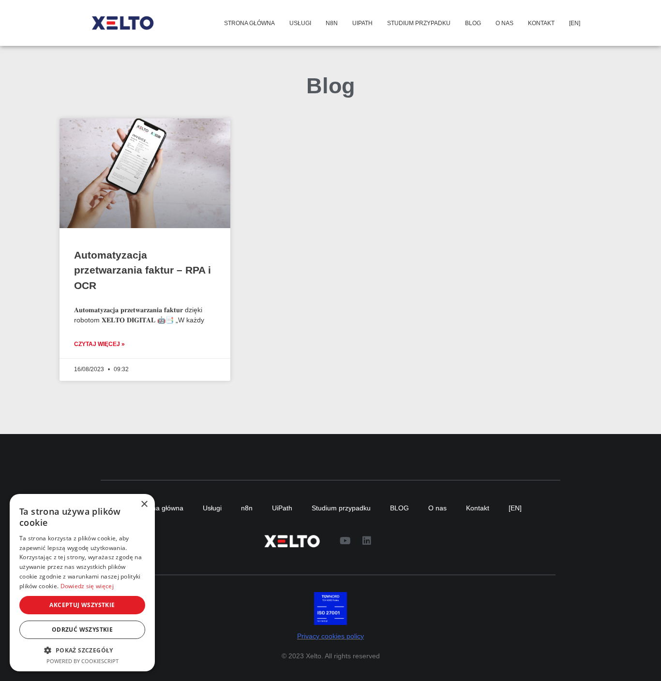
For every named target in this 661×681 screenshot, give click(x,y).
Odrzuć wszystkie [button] (82, 629)
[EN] (574, 23)
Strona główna (249, 23)
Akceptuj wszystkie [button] (82, 605)
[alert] (82, 582)
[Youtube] (345, 541)
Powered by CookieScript (82, 661)
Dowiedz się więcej (87, 586)
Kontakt (541, 23)
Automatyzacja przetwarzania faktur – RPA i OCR (142, 270)
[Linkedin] (366, 541)
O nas (504, 23)
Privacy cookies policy (330, 636)
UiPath (362, 23)
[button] (82, 650)
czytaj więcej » (99, 344)
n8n (332, 23)
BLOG (473, 23)
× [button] (144, 504)
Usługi (300, 23)
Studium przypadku (419, 23)
